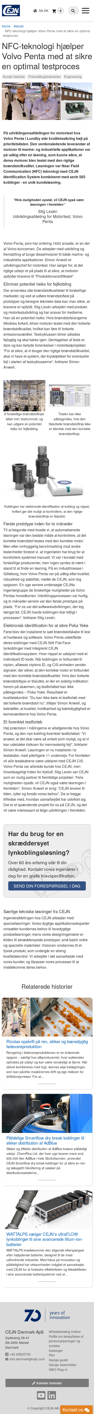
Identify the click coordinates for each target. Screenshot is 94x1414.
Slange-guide (58, 1360)
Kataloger (56, 1350)
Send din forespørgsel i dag (47, 886)
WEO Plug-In (58, 1369)
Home (6, 26)
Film (52, 1355)
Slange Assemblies (62, 1364)
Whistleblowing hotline (65, 1331)
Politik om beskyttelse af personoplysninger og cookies (66, 1341)
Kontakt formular (49, 1383)
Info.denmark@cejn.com (27, 1359)
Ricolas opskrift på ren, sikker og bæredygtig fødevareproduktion (47, 1043)
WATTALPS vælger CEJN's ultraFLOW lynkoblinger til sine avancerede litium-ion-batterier (44, 1239)
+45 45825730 (20, 1354)
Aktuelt (19, 26)
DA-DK (43, 10)
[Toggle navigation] (85, 10)
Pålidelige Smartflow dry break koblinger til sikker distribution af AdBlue (45, 1140)
